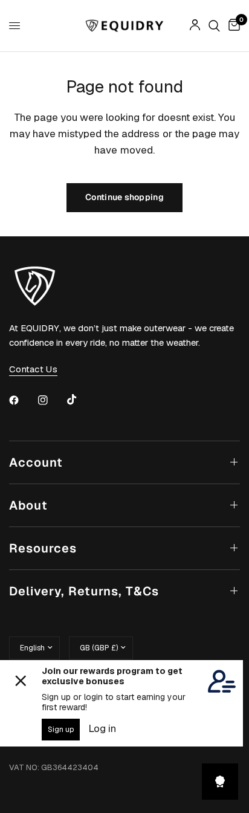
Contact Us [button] (33, 369)
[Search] (214, 25)
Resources (43, 548)
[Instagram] (51, 400)
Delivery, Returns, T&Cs (84, 591)
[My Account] (195, 25)
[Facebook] (22, 400)
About (28, 505)
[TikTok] (80, 399)
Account (36, 462)
